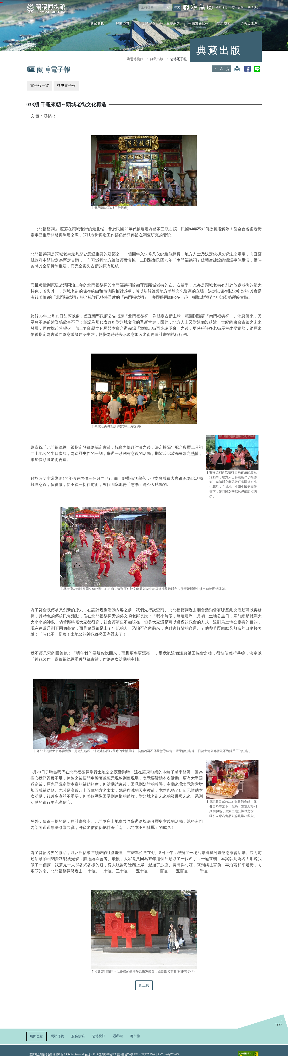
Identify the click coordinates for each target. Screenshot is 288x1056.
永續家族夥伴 (198, 24)
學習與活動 (147, 24)
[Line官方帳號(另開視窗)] (194, 7)
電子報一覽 (39, 85)
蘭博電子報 (178, 59)
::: (1, 3)
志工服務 (238, 7)
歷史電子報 (66, 85)
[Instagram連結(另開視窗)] (210, 7)
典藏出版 (173, 24)
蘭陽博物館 (135, 59)
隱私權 (118, 1036)
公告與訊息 (249, 24)
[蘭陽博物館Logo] (46, 8)
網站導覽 (221, 7)
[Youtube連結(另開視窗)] (202, 7)
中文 (177, 7)
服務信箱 (78, 1036)
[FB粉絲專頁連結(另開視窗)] (186, 7)
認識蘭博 (223, 24)
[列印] (237, 68)
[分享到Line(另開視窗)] (257, 68)
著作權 (135, 1036)
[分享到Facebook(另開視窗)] (247, 68)
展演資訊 (122, 24)
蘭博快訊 (254, 7)
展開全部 (36, 1036)
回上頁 (144, 985)
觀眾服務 (97, 24)
